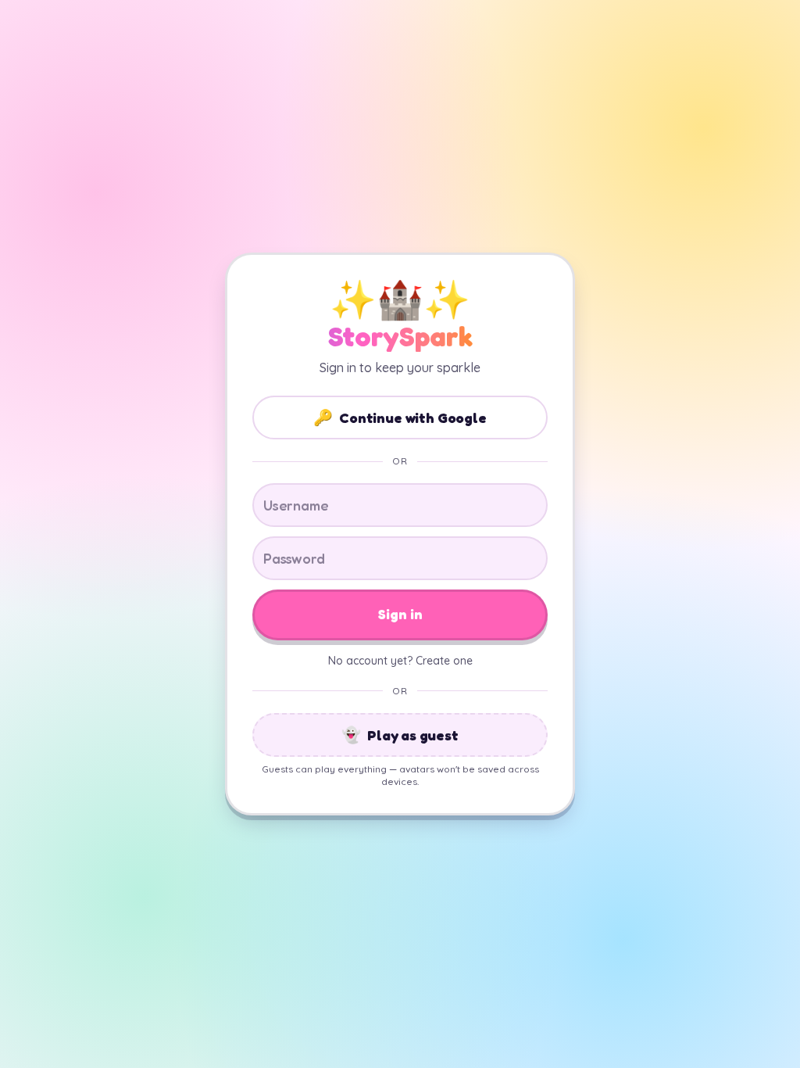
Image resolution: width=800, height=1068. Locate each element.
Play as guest (400, 735)
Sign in (400, 614)
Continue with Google (399, 417)
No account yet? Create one (400, 661)
